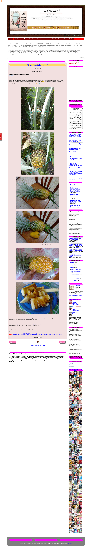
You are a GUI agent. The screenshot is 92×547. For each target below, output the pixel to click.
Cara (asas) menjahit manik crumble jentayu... (75, 168)
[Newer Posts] (12, 342)
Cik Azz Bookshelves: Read (75, 299)
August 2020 (75, 278)
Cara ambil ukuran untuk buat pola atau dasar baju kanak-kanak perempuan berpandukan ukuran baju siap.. (75, 154)
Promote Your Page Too (71, 366)
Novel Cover (32, 38)
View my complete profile (75, 295)
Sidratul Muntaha (73, 238)
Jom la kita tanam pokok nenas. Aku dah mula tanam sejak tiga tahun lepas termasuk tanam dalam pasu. (32, 324)
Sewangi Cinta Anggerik (74, 302)
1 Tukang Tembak (36, 333)
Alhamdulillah (16, 334)
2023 (72, 262)
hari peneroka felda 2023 (75, 239)
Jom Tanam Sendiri (32, 334)
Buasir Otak (73, 184)
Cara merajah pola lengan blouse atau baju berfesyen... (75, 159)
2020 (72, 267)
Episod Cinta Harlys (74, 308)
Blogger (70, 543)
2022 (72, 264)
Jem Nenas (23, 334)
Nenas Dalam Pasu (50, 334)
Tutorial (54, 38)
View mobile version (38, 345)
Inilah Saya (47, 38)
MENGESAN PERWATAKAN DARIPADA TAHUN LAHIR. (76, 164)
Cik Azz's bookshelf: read (75, 370)
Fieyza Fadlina (76, 304)
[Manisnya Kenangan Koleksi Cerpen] (81, 410)
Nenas (43, 334)
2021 (72, 265)
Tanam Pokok (16, 335)
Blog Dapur (39, 38)
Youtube (70, 38)
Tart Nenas (23, 335)
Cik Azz (71, 244)
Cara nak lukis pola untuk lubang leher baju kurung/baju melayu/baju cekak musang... (75, 173)
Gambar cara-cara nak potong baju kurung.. (74, 149)
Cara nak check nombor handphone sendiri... (75, 141)
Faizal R (71, 249)
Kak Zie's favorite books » (77, 534)
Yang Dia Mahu (73, 314)
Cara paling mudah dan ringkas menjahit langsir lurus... (75, 144)
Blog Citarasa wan (75, 200)
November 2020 (76, 271)
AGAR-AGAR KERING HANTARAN (75, 202)
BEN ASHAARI (74, 194)
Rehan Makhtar (76, 316)
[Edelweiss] (70, 414)
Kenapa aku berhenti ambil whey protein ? (75, 196)
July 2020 (74, 280)
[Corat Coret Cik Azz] (69, 364)
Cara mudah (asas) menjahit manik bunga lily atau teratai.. (75, 178)
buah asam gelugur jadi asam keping (75, 255)
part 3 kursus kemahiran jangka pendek (75, 245)
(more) (77, 247)
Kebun (39, 334)
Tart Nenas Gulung (31, 335)
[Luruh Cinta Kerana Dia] (73, 463)
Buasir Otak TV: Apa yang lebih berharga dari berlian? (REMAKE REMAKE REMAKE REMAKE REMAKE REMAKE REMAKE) (76, 188)
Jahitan (64, 38)
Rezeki (11, 335)
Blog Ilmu (17, 38)
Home (11, 38)
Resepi (59, 38)
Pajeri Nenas (59, 334)
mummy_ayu (72, 254)
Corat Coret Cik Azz (71, 363)
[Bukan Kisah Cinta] (73, 467)
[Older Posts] (62, 342)
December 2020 (76, 269)
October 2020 (75, 274)
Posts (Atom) (20, 348)
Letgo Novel (24, 38)
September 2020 (76, 275)
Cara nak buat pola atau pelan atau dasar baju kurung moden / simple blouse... (75, 136)
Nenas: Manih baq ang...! (37, 65)
